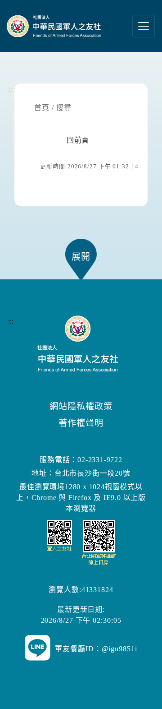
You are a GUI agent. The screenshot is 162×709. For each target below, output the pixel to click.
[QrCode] (81, 542)
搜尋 (64, 107)
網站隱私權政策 (81, 406)
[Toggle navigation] (143, 26)
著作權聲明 (81, 423)
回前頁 (78, 140)
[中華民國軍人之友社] (58, 26)
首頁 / (44, 107)
